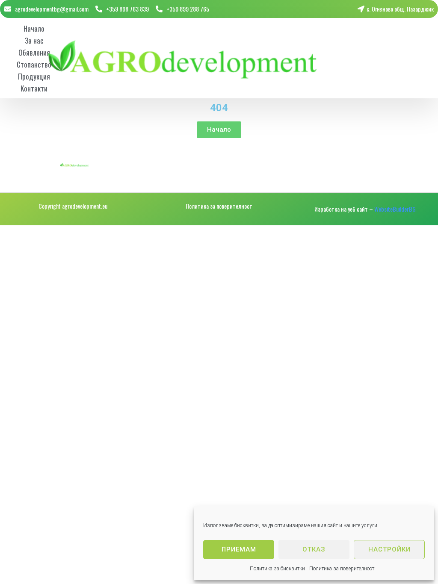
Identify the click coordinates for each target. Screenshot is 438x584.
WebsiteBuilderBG (395, 208)
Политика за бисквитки (277, 569)
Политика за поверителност (341, 569)
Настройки (389, 549)
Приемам (239, 549)
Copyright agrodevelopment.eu (72, 205)
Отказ (314, 549)
